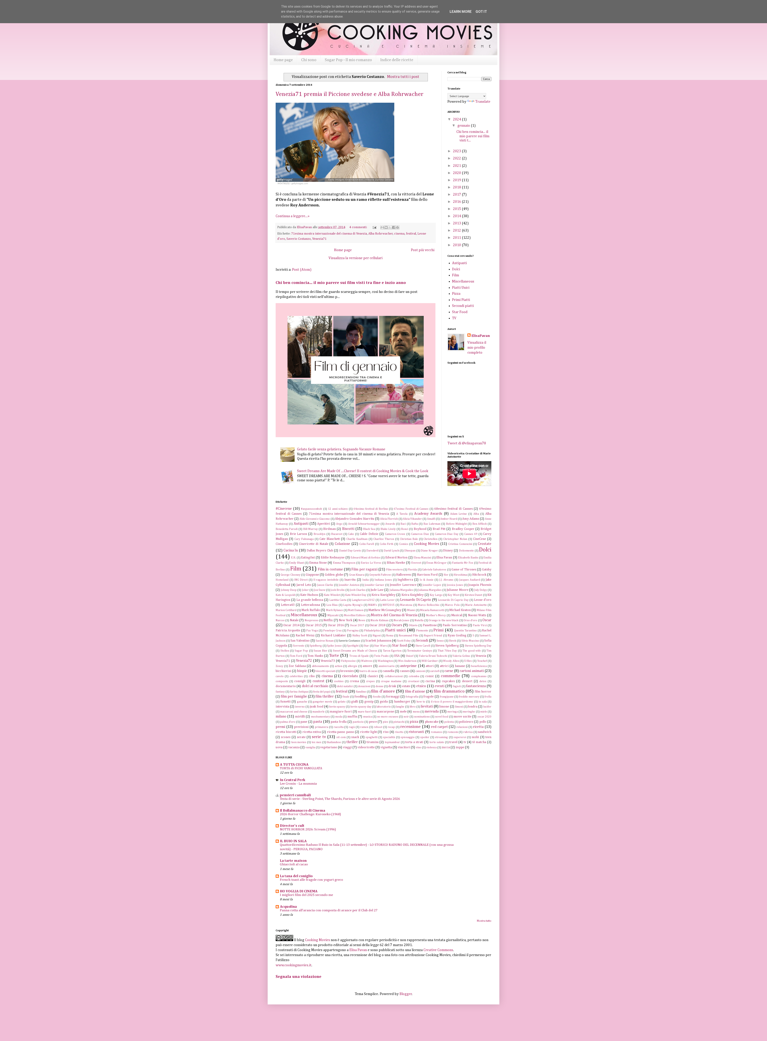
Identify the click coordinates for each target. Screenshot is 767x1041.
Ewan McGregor (436, 562)
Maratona (406, 605)
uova (279, 747)
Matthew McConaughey (384, 610)
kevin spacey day (360, 706)
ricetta (478, 727)
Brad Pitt (439, 529)
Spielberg (316, 645)
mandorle (318, 711)
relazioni (462, 727)
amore (367, 666)
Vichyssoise (348, 661)
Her (446, 574)
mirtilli (300, 716)
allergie (352, 666)
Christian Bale (409, 539)
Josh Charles (358, 590)
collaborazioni (394, 676)
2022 (457, 158)
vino (418, 747)
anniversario (387, 666)
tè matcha (479, 742)
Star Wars (380, 645)
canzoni (420, 671)
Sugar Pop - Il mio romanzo (348, 60)
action (338, 666)
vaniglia (310, 747)
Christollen (430, 539)
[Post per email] (374, 227)
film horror (483, 691)
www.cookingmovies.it (293, 965)
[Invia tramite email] (382, 227)
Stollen (284, 650)
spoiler (424, 737)
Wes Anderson (407, 661)
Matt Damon (355, 610)
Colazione (342, 544)
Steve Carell (422, 645)
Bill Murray (310, 529)
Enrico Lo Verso (371, 562)
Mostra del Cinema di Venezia (394, 615)
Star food (399, 645)
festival (411, 233)
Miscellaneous (463, 281)
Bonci (404, 529)
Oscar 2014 (291, 625)
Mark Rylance (334, 610)
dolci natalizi (345, 686)
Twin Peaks (381, 656)
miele (483, 711)
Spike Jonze (334, 645)
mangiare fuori (341, 711)
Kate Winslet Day (356, 595)
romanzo (436, 732)
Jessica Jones (455, 585)
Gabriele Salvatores (434, 569)
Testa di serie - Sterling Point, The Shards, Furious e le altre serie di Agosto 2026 (340, 799)
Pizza (456, 294)
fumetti (285, 701)
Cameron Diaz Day (447, 534)
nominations (422, 716)
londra (472, 706)
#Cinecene (284, 509)
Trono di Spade (359, 656)
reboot (378, 727)
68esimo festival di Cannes (453, 509)
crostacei (413, 681)
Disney (448, 550)
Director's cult (292, 826)
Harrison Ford (427, 574)
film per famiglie (294, 696)
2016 (457, 202)
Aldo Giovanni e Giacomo (314, 519)
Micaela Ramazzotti (432, 610)
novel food (441, 716)
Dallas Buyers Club (320, 550)
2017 (457, 194)
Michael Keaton (460, 610)
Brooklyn (319, 534)
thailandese (334, 742)
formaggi (392, 696)
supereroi (459, 737)
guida (384, 701)
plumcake (431, 722)
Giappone (312, 574)
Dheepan (409, 550)
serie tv (319, 737)
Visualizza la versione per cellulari (356, 258)
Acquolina (288, 907)
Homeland (282, 579)
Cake (351, 534)
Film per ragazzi (364, 569)
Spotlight (353, 645)
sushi (475, 737)
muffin (352, 716)
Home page (283, 60)
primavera (321, 727)
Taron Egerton (392, 650)
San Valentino (300, 640)
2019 (457, 180)
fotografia (411, 696)
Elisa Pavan (444, 557)
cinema (399, 233)
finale (345, 696)
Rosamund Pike (408, 635)
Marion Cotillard (286, 610)
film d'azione (415, 691)
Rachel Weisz (305, 635)
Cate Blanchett (329, 539)
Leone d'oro (482, 600)
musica (367, 716)
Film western (394, 569)
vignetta (386, 747)
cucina (430, 681)
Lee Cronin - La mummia (298, 783)
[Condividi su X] (390, 227)
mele (403, 711)
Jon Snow (319, 590)
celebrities (296, 676)
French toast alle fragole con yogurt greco (311, 880)
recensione (410, 727)
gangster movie (322, 701)
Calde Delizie (369, 534)
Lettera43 (288, 605)
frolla (487, 696)
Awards (390, 523)
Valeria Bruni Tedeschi (433, 656)
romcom (452, 732)
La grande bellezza (309, 600)
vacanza (294, 747)
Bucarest (336, 534)
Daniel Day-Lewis (350, 550)
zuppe (460, 747)
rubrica (468, 732)
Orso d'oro (470, 620)
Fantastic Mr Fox (462, 562)
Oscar (486, 620)
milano (281, 716)
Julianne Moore (457, 590)
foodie (377, 696)
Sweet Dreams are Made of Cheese (355, 650)
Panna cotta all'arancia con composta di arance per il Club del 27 (329, 910)
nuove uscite (462, 716)
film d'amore (383, 691)
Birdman (329, 529)
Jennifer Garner (374, 585)
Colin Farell (366, 544)
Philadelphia (372, 630)
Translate (482, 102)
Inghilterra (405, 579)
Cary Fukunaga (304, 539)
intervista (282, 706)
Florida (412, 569)
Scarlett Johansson (378, 640)
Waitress (367, 661)
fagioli (457, 686)
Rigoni (377, 635)
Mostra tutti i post (403, 77)
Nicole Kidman (379, 620)
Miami (411, 610)
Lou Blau (332, 605)
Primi (438, 630)
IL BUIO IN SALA (293, 841)
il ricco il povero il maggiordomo (452, 701)
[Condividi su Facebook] (394, 227)
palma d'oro (287, 722)
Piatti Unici (460, 288)
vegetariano (328, 747)
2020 (457, 173)
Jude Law (377, 590)
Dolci (456, 269)
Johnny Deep (289, 590)
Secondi (422, 640)
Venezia (480, 656)
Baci (403, 523)
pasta (317, 722)
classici (373, 676)
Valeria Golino (461, 656)
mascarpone (385, 711)
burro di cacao (369, 671)
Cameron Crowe (395, 534)
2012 (457, 230)
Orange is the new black (443, 620)
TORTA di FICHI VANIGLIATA (301, 768)
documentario (286, 686)
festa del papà (322, 691)
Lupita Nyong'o (353, 605)
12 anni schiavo (338, 509)
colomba (414, 676)
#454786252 (284, 183)
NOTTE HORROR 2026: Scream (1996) (308, 829)
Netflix (328, 620)
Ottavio (413, 625)
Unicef (409, 656)
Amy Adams (470, 518)
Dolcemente (466, 550)
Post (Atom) (301, 270)
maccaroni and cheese (293, 711)
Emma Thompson (344, 562)
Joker (305, 590)
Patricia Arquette (288, 630)
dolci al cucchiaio (315, 686)
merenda (432, 711)
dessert (467, 681)
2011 (457, 238)
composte (282, 681)
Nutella (418, 620)
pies (385, 722)
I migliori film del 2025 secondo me (306, 895)
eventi (439, 686)
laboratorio (383, 706)
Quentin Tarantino (465, 630)
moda (338, 716)
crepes (370, 681)
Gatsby (486, 569)
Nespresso (311, 620)
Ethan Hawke (396, 562)
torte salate (436, 742)
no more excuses (387, 716)
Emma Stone (318, 562)
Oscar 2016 (336, 625)
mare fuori (364, 711)
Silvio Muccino (470, 640)
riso (386, 732)
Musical (456, 615)
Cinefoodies (284, 544)
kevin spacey (337, 706)
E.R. (293, 557)
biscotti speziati (325, 671)
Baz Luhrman (431, 523)
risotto (399, 732)
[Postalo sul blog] (386, 227)
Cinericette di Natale (313, 544)
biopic (302, 671)
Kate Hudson (309, 595)
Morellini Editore (355, 615)
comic (429, 676)
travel (453, 742)
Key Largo (436, 595)
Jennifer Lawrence (403, 585)
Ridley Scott (359, 635)
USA (397, 656)
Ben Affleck (479, 523)
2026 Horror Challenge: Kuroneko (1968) (310, 814)
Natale (294, 620)
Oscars (396, 625)
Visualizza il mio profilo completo (476, 347)
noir (406, 716)
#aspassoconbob (311, 509)
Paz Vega (312, 630)
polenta (449, 722)
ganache (302, 701)
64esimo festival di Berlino (371, 509)
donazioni (364, 686)
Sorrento (298, 645)
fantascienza (476, 686)
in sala (483, 701)
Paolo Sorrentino (455, 625)
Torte (334, 655)
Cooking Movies (426, 544)
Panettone (430, 625)
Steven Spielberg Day (478, 645)
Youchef (482, 661)
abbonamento (320, 666)
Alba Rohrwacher (380, 233)
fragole (428, 696)
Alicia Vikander (412, 519)
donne (379, 686)
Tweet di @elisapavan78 (466, 443)
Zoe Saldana (297, 666)
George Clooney (290, 574)
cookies (339, 681)
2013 (457, 223)
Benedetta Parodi (287, 529)
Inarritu (350, 579)
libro (412, 706)
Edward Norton (396, 557)
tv (465, 742)
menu (416, 711)
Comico (403, 544)
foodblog (360, 696)
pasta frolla (339, 722)
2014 (457, 216)
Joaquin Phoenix (479, 585)
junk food (316, 706)
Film (455, 275)
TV (454, 318)
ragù (352, 727)
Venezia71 (319, 239)
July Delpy (480, 590)
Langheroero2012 (363, 600)
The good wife (471, 650)
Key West (453, 595)
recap (391, 727)
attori (430, 666)
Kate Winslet (332, 595)
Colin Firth (386, 544)
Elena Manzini (422, 557)
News (361, 620)
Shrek (452, 640)
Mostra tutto (484, 921)
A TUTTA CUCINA (294, 764)
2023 (457, 151)
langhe (400, 706)
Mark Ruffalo (310, 610)
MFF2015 (388, 605)
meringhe (469, 711)
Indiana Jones (383, 579)
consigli (299, 681)
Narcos (280, 620)
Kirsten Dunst (473, 595)
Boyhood (420, 529)
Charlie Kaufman (357, 539)
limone (444, 706)
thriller (352, 742)
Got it (481, 11)
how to (420, 701)
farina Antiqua (299, 691)
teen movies (298, 742)
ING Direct (301, 579)
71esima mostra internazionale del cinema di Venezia (329, 233)
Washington (385, 661)
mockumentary (320, 716)
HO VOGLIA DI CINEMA (298, 891)
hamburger (402, 701)
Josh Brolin (337, 590)
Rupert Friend (433, 635)
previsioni (301, 727)
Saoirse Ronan (325, 640)
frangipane (447, 696)
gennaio (464, 125)
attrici (444, 666)
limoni (459, 706)
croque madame (391, 681)
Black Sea (369, 529)
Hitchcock (479, 574)
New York (345, 620)
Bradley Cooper (463, 529)
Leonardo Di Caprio (415, 600)
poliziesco (466, 722)
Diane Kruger (429, 550)
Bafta (414, 523)
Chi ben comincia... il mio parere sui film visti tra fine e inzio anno (341, 283)
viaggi (347, 747)
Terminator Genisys (419, 650)
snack (355, 737)
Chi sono (308, 60)
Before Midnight (456, 523)
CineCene (479, 539)
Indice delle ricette (396, 60)
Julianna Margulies (430, 590)
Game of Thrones (463, 569)
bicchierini (283, 671)
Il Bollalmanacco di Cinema (302, 810)
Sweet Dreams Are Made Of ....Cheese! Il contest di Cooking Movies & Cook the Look (362, 471)
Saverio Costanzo (298, 239)
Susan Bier (320, 650)
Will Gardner (430, 661)
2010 (457, 245)
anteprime (408, 666)
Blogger (405, 994)
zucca (446, 747)
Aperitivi (323, 523)
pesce (373, 722)
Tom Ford (296, 656)
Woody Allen (451, 661)
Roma (389, 635)
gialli (354, 701)
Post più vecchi (422, 250)
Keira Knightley (412, 595)
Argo (339, 523)
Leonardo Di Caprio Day (453, 600)
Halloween (403, 574)
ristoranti (416, 732)
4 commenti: (358, 227)
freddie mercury (469, 696)
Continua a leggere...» (292, 216)
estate (406, 686)
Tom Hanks (315, 656)
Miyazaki (333, 615)
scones (285, 737)
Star (366, 645)
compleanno (479, 676)
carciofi (434, 671)
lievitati (427, 706)
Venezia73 (328, 661)
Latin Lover (387, 600)
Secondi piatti (463, 306)
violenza (431, 747)
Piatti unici (395, 630)
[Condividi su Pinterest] (397, 227)
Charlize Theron (383, 539)
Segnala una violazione (298, 977)
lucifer (487, 706)
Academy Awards (428, 514)
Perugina (353, 630)
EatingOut (308, 557)
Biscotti (348, 529)
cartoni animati (472, 671)
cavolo (280, 676)
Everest (416, 562)
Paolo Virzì (480, 625)
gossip (369, 701)
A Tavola (401, 514)
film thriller (324, 696)
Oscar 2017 (357, 625)
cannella (388, 671)
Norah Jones (401, 620)
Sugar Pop (301, 650)
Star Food (459, 312)
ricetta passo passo (340, 732)
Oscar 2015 (314, 625)
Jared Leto (303, 585)
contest (318, 681)
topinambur (392, 742)
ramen (364, 727)
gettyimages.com (299, 183)
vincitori (404, 747)
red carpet (439, 727)
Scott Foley (404, 640)
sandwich (484, 732)
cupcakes (448, 681)
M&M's (372, 605)
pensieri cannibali (295, 795)
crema (354, 681)
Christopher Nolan (455, 539)
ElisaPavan (480, 336)
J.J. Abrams (446, 579)
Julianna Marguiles (401, 590)
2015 (457, 209)
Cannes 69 (470, 534)
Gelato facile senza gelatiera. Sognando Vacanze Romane (341, 449)
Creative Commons (438, 950)
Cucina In (290, 550)
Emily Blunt (296, 562)
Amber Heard (448, 519)
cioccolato (350, 676)
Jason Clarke (325, 585)
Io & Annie (426, 579)
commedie (450, 676)
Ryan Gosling (457, 635)
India (365, 579)
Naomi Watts (477, 615)
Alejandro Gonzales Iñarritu (354, 518)
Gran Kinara (356, 574)
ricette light (368, 732)
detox (482, 681)
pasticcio (358, 722)
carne (448, 671)
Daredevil (372, 550)
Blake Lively (388, 529)
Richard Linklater (333, 635)
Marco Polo (452, 605)
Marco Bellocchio (428, 605)
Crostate (484, 544)
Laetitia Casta (337, 600)
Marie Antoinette (476, 605)
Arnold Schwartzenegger (364, 523)
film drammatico (449, 691)
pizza (414, 722)
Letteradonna (310, 605)
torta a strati (414, 742)
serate (301, 737)
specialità (389, 737)
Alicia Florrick (389, 519)
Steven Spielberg (447, 645)
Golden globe (334, 574)
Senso (440, 640)
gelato (342, 701)
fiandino (361, 691)
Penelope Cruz (332, 630)
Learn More (461, 11)
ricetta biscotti (286, 732)
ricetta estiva (311, 732)
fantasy (280, 691)
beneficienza (479, 666)
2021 (457, 166)
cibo (312, 676)
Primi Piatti (461, 300)
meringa (452, 711)
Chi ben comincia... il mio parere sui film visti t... (472, 136)
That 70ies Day (447, 650)
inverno (300, 706)
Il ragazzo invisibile (326, 579)
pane (303, 722)
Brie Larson (298, 534)
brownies (347, 671)
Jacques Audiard (469, 579)
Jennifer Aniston (349, 585)
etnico (421, 686)
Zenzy (279, 666)
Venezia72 (304, 661)
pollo (482, 722)
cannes (405, 671)
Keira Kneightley (383, 595)
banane (460, 666)
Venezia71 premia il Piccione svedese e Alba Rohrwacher (349, 94)
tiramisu (373, 742)
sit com (341, 737)
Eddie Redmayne (333, 557)
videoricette (366, 747)
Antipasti (459, 263)
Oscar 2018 (377, 625)
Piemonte (422, 630)
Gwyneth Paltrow (380, 574)
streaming (441, 737)
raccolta (339, 727)
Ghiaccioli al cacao (294, 864)
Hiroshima (460, 574)
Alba (476, 514)
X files (468, 661)
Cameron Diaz (420, 534)
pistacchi (398, 722)
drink (392, 686)
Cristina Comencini (460, 544)
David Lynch (391, 550)
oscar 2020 (484, 716)
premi (280, 727)
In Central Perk (292, 780)
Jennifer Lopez (431, 585)
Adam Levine (458, 514)
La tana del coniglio (296, 876)
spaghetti (372, 737)
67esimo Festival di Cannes (411, 509)
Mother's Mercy (436, 615)
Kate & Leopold (285, 595)
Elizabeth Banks (468, 557)
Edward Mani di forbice (365, 557)
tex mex (316, 742)
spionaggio (407, 737)
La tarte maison (293, 861)
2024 (457, 119)
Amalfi (431, 519)
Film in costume (330, 569)
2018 (457, 187)
